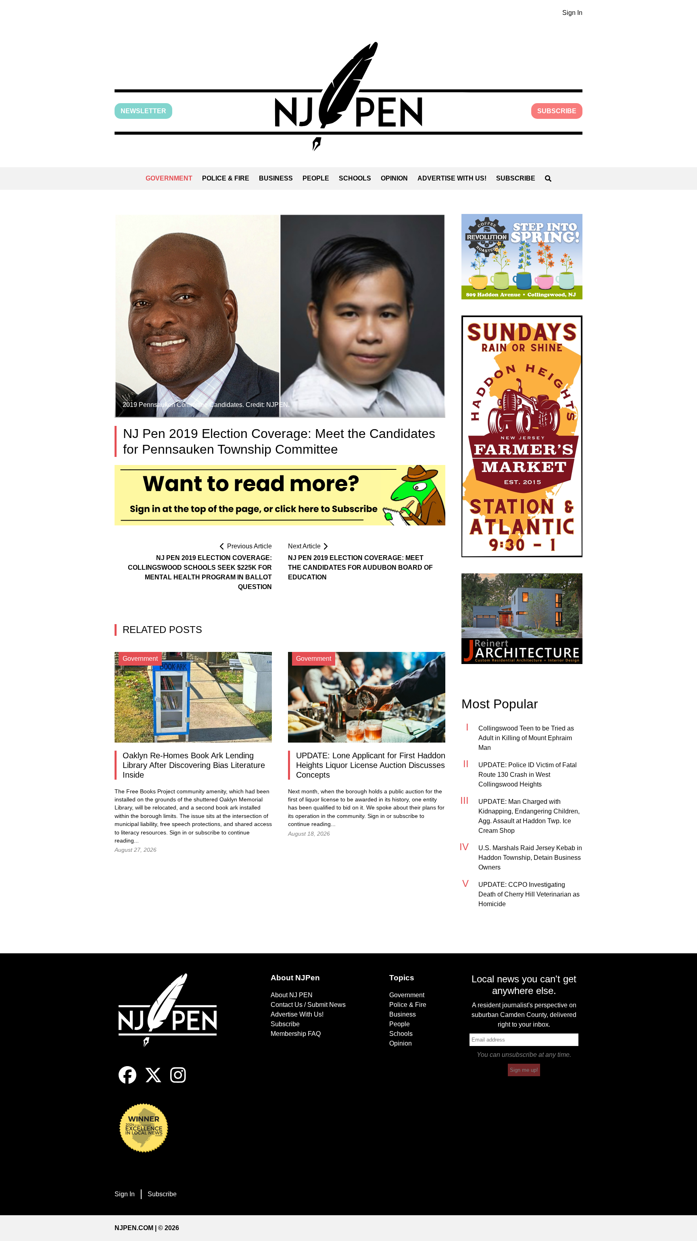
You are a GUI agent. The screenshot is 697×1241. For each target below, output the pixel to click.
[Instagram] (178, 1081)
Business (276, 178)
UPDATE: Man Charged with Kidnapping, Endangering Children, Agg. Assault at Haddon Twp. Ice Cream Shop (529, 816)
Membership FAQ (296, 1033)
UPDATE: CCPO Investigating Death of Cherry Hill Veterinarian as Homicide (529, 894)
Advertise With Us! (451, 178)
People (316, 178)
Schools (355, 178)
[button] (348, 96)
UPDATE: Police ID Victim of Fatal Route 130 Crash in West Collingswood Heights (527, 775)
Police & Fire (225, 178)
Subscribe (556, 111)
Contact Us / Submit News (308, 1004)
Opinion (394, 178)
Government (169, 178)
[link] (521, 256)
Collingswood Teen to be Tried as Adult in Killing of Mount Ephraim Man (526, 738)
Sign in (178, 833)
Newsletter (143, 111)
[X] (153, 1081)
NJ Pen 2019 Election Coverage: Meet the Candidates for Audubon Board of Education (360, 567)
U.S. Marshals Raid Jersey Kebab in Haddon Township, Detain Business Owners (530, 858)
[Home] (173, 1019)
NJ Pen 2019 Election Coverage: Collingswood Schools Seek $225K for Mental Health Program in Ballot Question (200, 572)
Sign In (572, 12)
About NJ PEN (292, 995)
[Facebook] (127, 1081)
